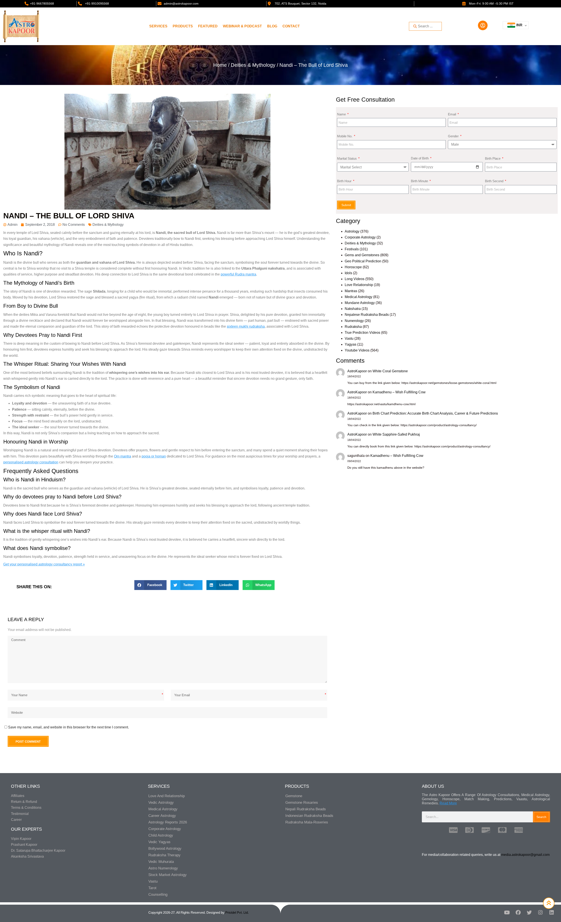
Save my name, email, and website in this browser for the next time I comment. (68, 727)
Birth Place (493, 158)
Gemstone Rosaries (301, 802)
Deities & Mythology (253, 65)
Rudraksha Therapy (164, 855)
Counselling (157, 894)
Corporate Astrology (360, 237)
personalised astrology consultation (30, 462)
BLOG (272, 26)
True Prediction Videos (362, 332)
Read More (448, 803)
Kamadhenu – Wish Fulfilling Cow (399, 392)
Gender (454, 136)
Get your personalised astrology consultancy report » (44, 564)
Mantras (351, 291)
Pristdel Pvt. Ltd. (237, 912)
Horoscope (353, 267)
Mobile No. (345, 136)
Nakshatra (353, 309)
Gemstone (293, 796)
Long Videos (354, 279)
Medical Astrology (358, 297)
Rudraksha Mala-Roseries (306, 822)
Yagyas (350, 344)
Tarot (152, 888)
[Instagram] (540, 913)
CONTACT (291, 26)
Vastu (349, 338)
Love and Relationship (166, 796)
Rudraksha (353, 327)
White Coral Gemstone (390, 371)
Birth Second (494, 181)
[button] (150, 585)
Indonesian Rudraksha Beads (309, 816)
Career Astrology (162, 816)
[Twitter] (529, 913)
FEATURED (208, 26)
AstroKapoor (357, 371)
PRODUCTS (183, 26)
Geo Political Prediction (363, 261)
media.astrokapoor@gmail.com (525, 855)
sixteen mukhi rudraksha (246, 326)
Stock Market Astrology (167, 875)
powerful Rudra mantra (238, 274)
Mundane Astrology (360, 303)
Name (342, 114)
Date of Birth (420, 158)
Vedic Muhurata (161, 862)
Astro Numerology (163, 868)
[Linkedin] (552, 913)
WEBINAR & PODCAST (242, 26)
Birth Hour (344, 181)
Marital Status (347, 158)
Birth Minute (420, 181)
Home (220, 65)
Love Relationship (359, 285)
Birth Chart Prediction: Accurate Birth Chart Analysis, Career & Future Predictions (435, 413)
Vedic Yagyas (159, 842)
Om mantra (122, 456)
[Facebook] (518, 913)
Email (452, 114)
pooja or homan (154, 456)
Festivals (352, 249)
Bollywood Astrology (164, 848)
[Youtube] (507, 913)
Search (541, 817)
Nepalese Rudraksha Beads (367, 314)
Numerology (354, 321)
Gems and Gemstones (362, 255)
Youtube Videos (357, 350)
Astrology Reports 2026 (167, 822)
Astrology (352, 231)
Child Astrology (160, 835)
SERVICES (158, 26)
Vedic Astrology (161, 802)
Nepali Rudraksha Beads (305, 809)
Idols (348, 273)
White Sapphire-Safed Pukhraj (396, 434)
